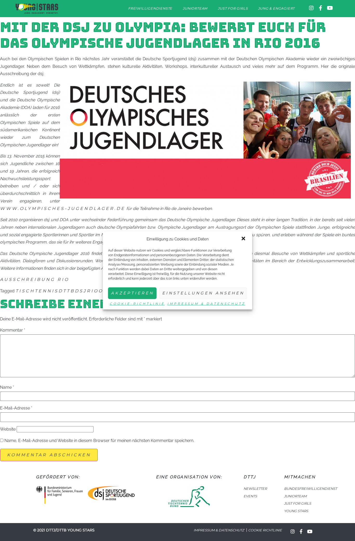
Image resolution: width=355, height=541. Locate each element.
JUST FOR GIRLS (297, 503)
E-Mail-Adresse (16, 408)
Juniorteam (195, 8)
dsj (81, 290)
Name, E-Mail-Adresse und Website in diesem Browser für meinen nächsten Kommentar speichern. (99, 441)
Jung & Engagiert (276, 8)
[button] (244, 239)
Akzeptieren (132, 293)
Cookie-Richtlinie (137, 304)
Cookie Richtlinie (265, 530)
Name (7, 387)
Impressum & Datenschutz (206, 304)
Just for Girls (233, 8)
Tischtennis (37, 290)
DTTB (66, 290)
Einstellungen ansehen (203, 293)
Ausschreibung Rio (34, 279)
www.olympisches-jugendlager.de (62, 208)
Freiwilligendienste (150, 8)
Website (8, 429)
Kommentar (12, 330)
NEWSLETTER (255, 489)
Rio (92, 290)
